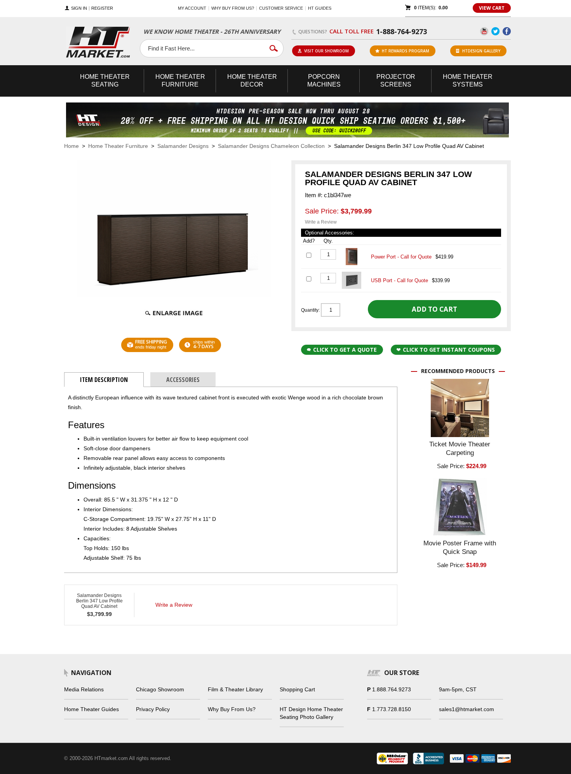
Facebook (507, 31)
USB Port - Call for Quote (399, 280)
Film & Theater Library (235, 689)
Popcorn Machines (324, 80)
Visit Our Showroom (326, 51)
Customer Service (281, 8)
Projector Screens (395, 80)
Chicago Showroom (160, 689)
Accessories (183, 379)
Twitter (495, 31)
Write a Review (321, 222)
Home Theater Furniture (118, 146)
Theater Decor (252, 80)
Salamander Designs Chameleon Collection (271, 146)
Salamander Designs (183, 146)
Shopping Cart (297, 689)
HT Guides (319, 8)
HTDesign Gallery (481, 51)
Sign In (79, 8)
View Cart (492, 8)
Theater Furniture (180, 80)
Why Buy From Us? (232, 709)
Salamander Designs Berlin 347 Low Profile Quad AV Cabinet (99, 601)
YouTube (484, 31)
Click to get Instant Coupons (449, 349)
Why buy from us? (232, 8)
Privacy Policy (153, 709)
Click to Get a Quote (345, 349)
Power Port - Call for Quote (401, 257)
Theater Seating (105, 80)
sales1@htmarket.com (466, 709)
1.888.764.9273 (391, 689)
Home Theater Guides (91, 709)
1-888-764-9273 (401, 31)
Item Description (104, 379)
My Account (192, 8)
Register (102, 8)
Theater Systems (468, 80)
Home (71, 146)
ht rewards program (405, 51)
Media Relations (84, 689)
